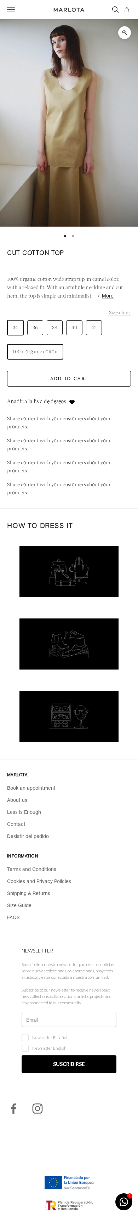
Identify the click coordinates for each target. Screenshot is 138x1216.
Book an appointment (31, 788)
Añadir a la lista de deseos (36, 402)
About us (17, 800)
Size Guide (19, 905)
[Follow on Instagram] (37, 1108)
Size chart (120, 313)
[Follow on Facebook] (13, 1108)
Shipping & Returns (28, 893)
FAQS (13, 917)
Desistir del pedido (28, 836)
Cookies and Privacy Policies (39, 881)
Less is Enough (24, 812)
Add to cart (69, 378)
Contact (16, 824)
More (108, 296)
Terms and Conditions (31, 869)
